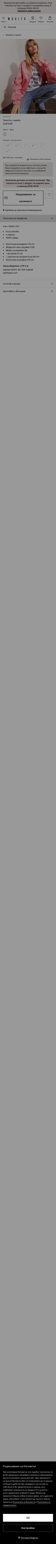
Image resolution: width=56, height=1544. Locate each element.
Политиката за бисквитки (24, 1502)
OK (28, 1517)
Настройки (28, 1528)
